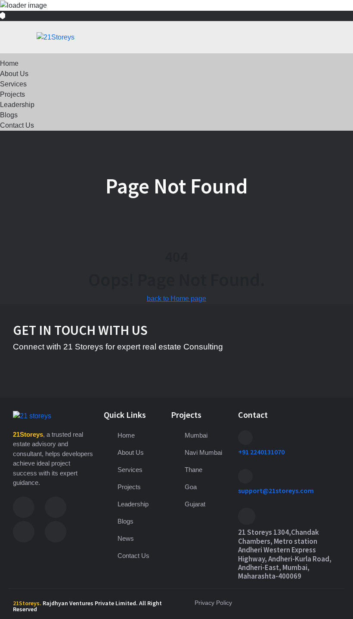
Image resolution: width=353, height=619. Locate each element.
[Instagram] (55, 507)
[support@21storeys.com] (245, 476)
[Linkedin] (23, 531)
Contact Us (17, 125)
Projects (12, 94)
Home (9, 63)
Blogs (9, 115)
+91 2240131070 (261, 451)
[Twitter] (55, 531)
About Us (14, 73)
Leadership (17, 104)
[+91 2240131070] (245, 437)
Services (13, 84)
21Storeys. (27, 603)
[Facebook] (23, 507)
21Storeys (28, 434)
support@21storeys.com (276, 490)
